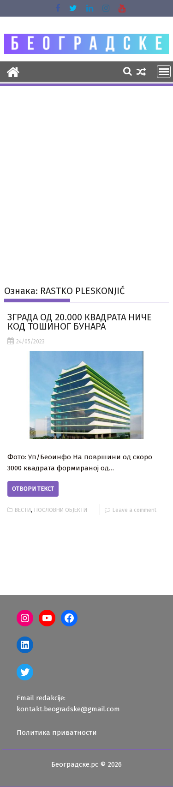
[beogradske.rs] (13, 71)
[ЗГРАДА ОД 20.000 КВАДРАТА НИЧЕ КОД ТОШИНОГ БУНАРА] (86, 395)
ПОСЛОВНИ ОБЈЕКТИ (60, 510)
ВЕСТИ (23, 510)
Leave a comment (134, 510)
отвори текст (33, 488)
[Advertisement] (86, 178)
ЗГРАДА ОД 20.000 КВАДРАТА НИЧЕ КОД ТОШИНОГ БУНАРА (79, 322)
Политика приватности (57, 732)
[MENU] (164, 71)
